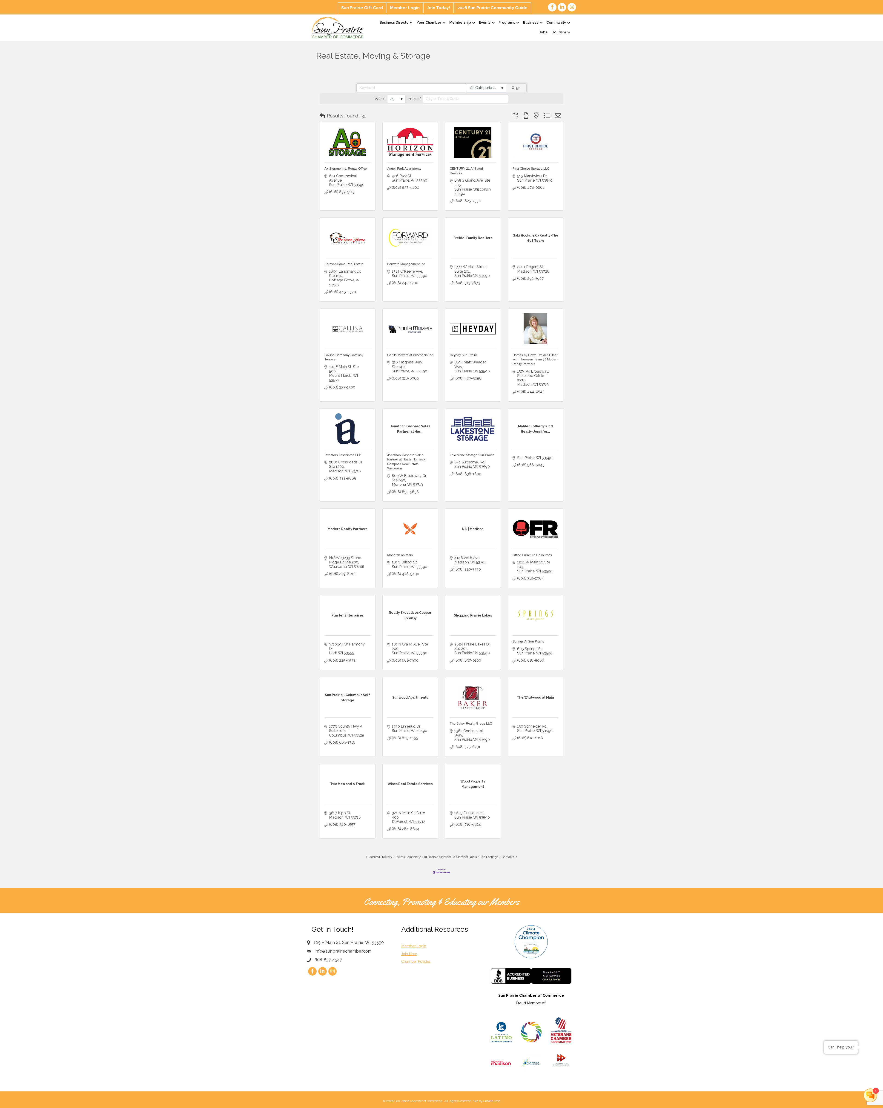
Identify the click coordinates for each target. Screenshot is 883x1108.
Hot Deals (429, 857)
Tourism (559, 32)
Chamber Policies (416, 961)
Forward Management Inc (406, 264)
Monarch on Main (400, 555)
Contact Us (509, 857)
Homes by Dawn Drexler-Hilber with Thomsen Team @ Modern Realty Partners (535, 359)
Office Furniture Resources (532, 555)
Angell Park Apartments (404, 168)
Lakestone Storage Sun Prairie (472, 455)
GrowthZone (491, 1101)
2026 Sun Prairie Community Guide (492, 7)
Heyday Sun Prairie (464, 355)
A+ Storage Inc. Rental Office (345, 168)
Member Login (405, 7)
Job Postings (489, 857)
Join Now (409, 954)
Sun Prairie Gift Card (362, 7)
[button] (322, 116)
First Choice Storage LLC (531, 168)
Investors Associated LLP (342, 455)
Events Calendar (407, 857)
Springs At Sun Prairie (528, 641)
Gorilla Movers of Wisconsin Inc (410, 355)
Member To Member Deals (458, 857)
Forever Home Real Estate (343, 264)
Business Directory (396, 22)
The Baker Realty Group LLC (471, 723)
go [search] (518, 88)
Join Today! (438, 7)
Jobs (543, 32)
